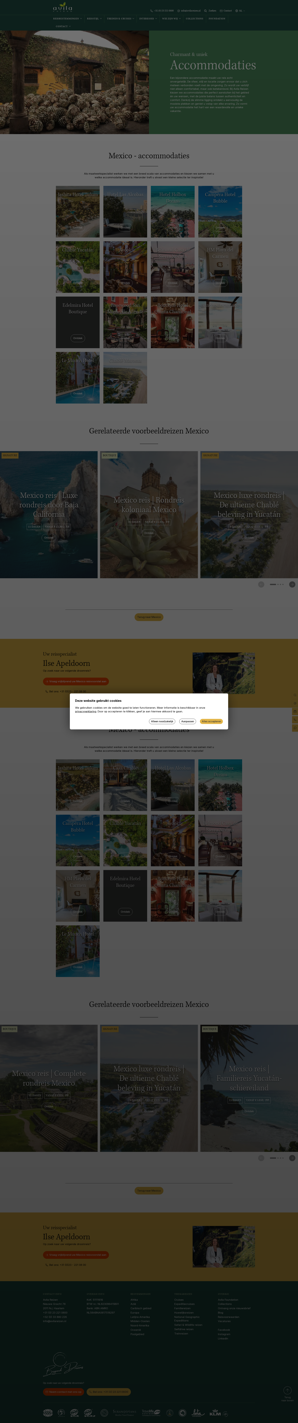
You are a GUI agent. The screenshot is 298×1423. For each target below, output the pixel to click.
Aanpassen (187, 721)
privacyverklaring (85, 711)
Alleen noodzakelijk (162, 721)
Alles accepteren (211, 721)
